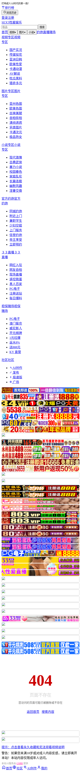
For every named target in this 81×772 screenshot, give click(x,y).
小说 (32, 32)
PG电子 (14, 288)
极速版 (17, 377)
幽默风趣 (15, 186)
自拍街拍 (15, 118)
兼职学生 (15, 220)
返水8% (14, 342)
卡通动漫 (15, 69)
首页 (5, 32)
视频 (12, 32)
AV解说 (14, 73)
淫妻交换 (15, 190)
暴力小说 (15, 167)
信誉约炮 (15, 235)
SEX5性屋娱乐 (12, 22)
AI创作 (17, 367)
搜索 (42, 27)
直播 (46, 32)
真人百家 (15, 284)
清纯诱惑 (15, 122)
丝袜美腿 (15, 113)
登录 (5, 17)
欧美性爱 (15, 64)
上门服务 (15, 230)
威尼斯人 (15, 328)
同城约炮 (15, 211)
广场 (15, 382)
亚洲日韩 (15, 59)
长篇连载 (15, 181)
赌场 (52, 32)
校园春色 (15, 171)
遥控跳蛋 (15, 279)
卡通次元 (15, 132)
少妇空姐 (15, 225)
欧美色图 (15, 108)
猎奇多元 (15, 83)
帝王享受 (15, 239)
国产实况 (15, 50)
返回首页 (33, 711)
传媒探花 (15, 54)
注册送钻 (15, 293)
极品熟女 (15, 137)
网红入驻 (15, 265)
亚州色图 (15, 103)
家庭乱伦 (15, 176)
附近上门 (15, 216)
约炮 (40, 32)
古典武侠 (15, 162)
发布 (15, 372)
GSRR (20, 763)
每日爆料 (15, 298)
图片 (22, 32)
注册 (11, 17)
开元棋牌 (15, 333)
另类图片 (15, 127)
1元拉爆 (14, 337)
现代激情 (15, 157)
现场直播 (15, 274)
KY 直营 (15, 352)
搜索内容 (48, 711)
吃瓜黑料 (15, 78)
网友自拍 (15, 269)
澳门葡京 (15, 323)
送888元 (14, 347)
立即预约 (15, 244)
